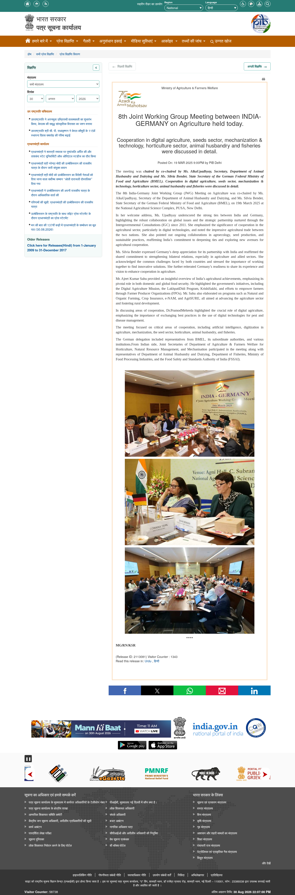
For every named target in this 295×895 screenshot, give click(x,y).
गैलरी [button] (86, 41)
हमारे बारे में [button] (40, 41)
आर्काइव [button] (167, 41)
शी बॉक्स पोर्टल (117, 845)
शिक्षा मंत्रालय (204, 839)
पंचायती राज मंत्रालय (208, 845)
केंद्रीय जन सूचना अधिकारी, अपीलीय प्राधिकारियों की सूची (60, 820)
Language (211, 2)
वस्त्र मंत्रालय (205, 808)
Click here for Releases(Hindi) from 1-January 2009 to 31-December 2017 (61, 247)
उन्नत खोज (222, 41)
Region (168, 2)
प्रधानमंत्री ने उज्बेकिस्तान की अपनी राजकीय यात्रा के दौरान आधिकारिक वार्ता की (60, 192)
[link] (101, 728)
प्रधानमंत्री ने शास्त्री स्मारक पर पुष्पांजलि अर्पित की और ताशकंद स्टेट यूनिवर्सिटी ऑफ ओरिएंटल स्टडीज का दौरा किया (63, 153)
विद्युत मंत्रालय (205, 857)
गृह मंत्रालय (203, 826)
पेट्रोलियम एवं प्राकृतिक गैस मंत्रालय (217, 851)
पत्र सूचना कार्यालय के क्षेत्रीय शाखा (48, 808)
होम (29, 54)
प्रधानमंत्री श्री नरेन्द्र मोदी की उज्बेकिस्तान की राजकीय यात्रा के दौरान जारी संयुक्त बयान (61, 165)
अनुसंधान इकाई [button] (110, 41)
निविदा (181, 875)
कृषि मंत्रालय (204, 820)
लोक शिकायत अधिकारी (122, 808)
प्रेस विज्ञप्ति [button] (65, 41)
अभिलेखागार (197, 875)
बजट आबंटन (117, 820)
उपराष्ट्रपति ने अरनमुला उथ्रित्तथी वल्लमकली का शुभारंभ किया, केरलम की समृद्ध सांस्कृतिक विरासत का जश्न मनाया (61, 121)
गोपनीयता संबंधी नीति (109, 875)
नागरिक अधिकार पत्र (121, 826)
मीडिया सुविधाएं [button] (141, 41)
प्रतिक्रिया (216, 875)
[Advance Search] (267, 3)
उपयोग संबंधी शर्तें (162, 875)
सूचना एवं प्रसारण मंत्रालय (211, 802)
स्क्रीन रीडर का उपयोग (149, 4)
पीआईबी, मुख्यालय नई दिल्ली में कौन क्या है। (133, 802)
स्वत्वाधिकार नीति (137, 875)
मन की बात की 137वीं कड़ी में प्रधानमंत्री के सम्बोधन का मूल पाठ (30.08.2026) (63, 227)
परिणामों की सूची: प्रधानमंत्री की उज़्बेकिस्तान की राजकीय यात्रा (62, 204)
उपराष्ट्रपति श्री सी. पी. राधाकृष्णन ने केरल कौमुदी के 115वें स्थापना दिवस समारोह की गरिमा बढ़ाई (63, 132)
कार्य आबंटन (35, 826)
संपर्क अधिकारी (117, 814)
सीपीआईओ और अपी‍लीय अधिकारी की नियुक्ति (134, 833)
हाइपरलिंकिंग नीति (82, 875)
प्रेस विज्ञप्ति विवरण (69, 54)
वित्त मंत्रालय (204, 814)
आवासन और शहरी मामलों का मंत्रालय (217, 833)
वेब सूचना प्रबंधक (119, 839)
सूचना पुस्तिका (36, 839)
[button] (243, 3)
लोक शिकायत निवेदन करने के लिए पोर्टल (50, 845)
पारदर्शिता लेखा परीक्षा (40, 833)
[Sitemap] (259, 3)
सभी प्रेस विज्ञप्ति (45, 54)
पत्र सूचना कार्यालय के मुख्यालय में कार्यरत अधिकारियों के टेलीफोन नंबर (67, 802)
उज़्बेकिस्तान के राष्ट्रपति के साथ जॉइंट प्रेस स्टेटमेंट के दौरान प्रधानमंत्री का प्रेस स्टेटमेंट (61, 215)
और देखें (266, 863)
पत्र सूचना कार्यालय (58, 27)
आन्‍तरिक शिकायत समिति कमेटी (45, 814)
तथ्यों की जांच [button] (191, 41)
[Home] (27, 41)
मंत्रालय (31, 77)
